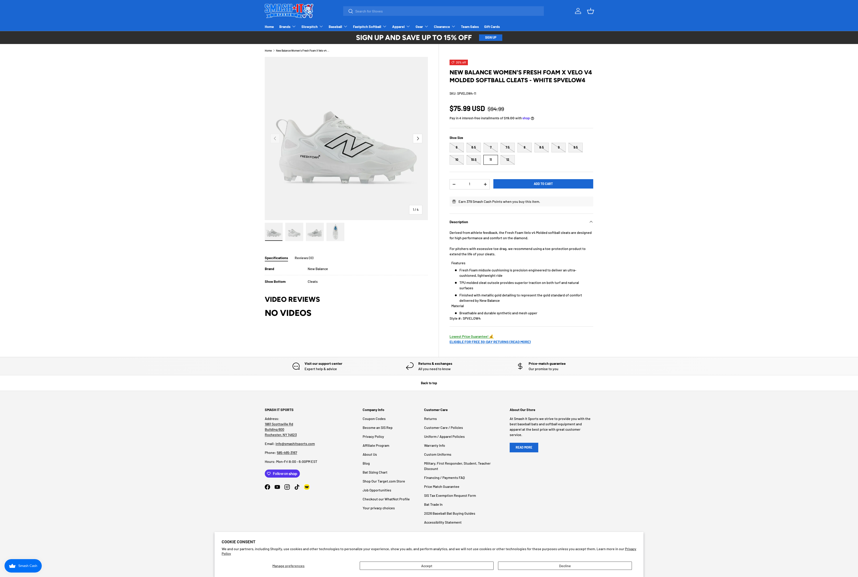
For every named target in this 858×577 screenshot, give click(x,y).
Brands (284, 26)
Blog (366, 463)
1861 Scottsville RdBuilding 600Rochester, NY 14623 (281, 429)
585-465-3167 (287, 452)
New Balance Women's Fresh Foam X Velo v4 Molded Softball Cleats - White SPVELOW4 (303, 50)
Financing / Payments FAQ (444, 477)
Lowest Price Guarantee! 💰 (472, 336)
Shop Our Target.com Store (384, 481)
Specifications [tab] (276, 258)
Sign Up (490, 37)
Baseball (335, 26)
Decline (565, 566)
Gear (419, 26)
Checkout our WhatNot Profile (386, 499)
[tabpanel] (346, 275)
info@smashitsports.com (295, 443)
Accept (426, 566)
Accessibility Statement (443, 522)
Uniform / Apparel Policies (444, 436)
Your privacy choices (379, 508)
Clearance (442, 26)
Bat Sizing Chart (375, 472)
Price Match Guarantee (441, 486)
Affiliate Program (376, 445)
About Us (370, 454)
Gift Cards (492, 26)
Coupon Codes (374, 418)
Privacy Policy (373, 436)
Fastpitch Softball (367, 26)
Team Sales (470, 26)
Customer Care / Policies (443, 427)
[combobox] (443, 11)
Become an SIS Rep (378, 427)
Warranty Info (434, 445)
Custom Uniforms (437, 454)
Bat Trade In (433, 504)
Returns (430, 418)
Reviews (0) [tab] (304, 258)
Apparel (398, 26)
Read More (524, 447)
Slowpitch (309, 26)
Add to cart (543, 184)
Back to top (429, 383)
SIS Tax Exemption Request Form (450, 495)
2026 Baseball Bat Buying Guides (449, 513)
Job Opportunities (377, 490)
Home (269, 26)
